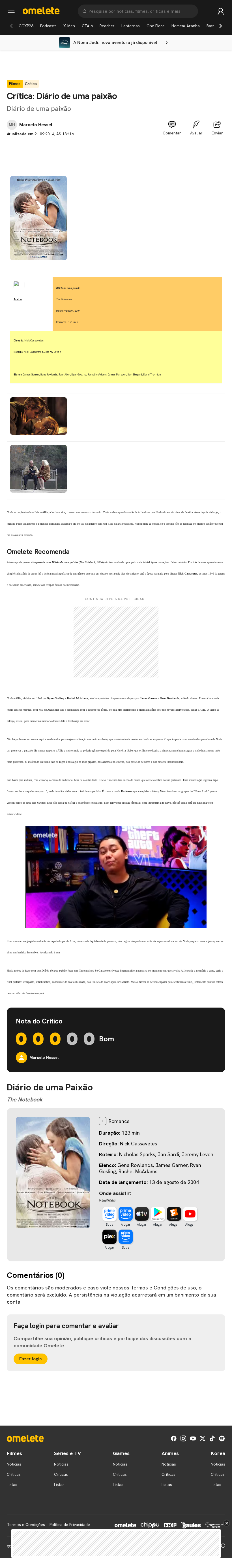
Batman (213, 25)
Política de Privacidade (70, 1524)
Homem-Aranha (185, 25)
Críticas (14, 1474)
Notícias (14, 1464)
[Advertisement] (116, 150)
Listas (12, 1484)
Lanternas (130, 25)
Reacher (107, 25)
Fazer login (30, 1359)
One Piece (156, 25)
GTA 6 (87, 25)
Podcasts (48, 25)
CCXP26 (26, 25)
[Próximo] (220, 25)
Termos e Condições (26, 1524)
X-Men (69, 25)
